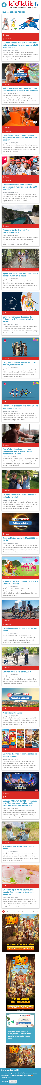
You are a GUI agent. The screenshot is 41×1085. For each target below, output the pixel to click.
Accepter (5, 1082)
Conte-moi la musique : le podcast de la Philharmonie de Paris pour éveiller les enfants (18, 319)
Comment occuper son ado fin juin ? (17, 672)
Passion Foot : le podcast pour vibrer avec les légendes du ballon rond (20, 407)
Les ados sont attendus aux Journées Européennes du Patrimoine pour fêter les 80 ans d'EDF (20, 187)
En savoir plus (6, 1077)
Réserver (8, 39)
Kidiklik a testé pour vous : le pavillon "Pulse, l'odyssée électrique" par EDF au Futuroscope (20, 89)
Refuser (13, 1082)
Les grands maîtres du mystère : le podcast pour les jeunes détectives (19, 363)
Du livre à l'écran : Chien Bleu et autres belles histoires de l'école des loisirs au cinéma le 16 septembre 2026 (20, 45)
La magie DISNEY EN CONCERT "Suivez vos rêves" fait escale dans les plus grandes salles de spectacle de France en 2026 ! (20, 803)
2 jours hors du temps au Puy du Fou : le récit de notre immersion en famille (20, 275)
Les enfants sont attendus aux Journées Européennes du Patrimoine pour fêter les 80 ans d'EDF (20, 137)
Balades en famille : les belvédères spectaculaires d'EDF (16, 231)
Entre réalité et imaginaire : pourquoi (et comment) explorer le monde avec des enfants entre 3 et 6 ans (18, 451)
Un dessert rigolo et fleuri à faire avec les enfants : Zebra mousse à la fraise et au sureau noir (18, 892)
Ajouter (7, 35)
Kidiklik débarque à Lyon (12, 713)
